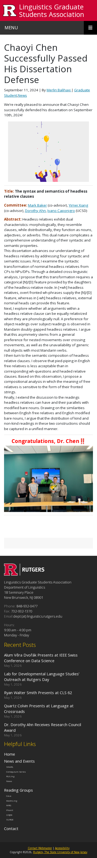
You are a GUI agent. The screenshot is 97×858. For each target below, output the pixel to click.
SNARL (9, 767)
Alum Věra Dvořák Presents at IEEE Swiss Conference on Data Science (41, 657)
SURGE (9, 819)
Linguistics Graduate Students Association (51, 10)
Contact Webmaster (40, 848)
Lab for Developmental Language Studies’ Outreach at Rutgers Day (41, 676)
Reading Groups (18, 790)
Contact (11, 828)
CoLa (8, 796)
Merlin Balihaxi (59, 90)
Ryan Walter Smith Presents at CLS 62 (38, 692)
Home (9, 754)
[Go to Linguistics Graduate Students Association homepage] (24, 574)
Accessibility (62, 848)
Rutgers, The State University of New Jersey (60, 852)
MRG (8, 805)
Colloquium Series (16, 771)
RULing (10, 776)
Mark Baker (37, 205)
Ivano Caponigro (61, 210)
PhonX (9, 810)
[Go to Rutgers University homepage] (10, 10)
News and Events (19, 761)
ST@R (9, 814)
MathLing (11, 800)
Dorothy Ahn (35, 210)
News (22, 95)
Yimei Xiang (78, 205)
